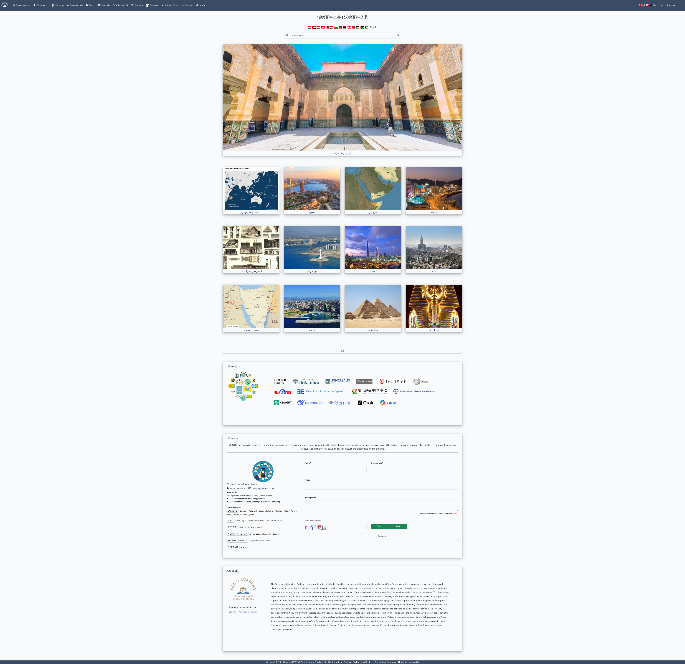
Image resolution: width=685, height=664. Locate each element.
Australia (244, 547)
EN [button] (654, 5)
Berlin (242, 495)
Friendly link (122, 5)
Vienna (269, 495)
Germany (243, 511)
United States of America (261, 534)
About (202, 5)
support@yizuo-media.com (263, 488)
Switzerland (261, 511)
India (262, 520)
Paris (256, 495)
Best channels (76, 5)
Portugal (294, 511)
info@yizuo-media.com (247, 612)
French (271, 511)
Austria (252, 511)
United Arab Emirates (275, 520)
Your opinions (310, 497)
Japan (244, 520)
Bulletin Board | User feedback (179, 5)
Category (59, 5)
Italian (286, 511)
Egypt (241, 527)
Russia (229, 514)
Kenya (259, 527)
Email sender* (377, 463)
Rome (262, 495)
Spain (236, 514)
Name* (308, 463)
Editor (92, 5)
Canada (276, 534)
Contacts (139, 5)
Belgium (278, 511)
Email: (244, 612)
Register (671, 5)
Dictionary (42, 5)
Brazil (261, 540)
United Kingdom (247, 514)
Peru (268, 540)
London (249, 495)
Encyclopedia (22, 5)
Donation (154, 5)
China (237, 520)
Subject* (308, 480)
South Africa (250, 527)
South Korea (253, 520)
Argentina (253, 540)
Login (661, 5)
